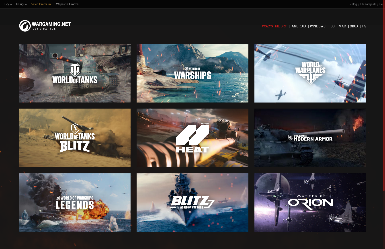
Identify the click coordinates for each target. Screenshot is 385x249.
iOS (333, 26)
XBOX (354, 26)
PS (364, 26)
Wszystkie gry (275, 26)
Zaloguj (354, 4)
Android (299, 26)
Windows (318, 26)
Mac (343, 26)
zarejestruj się (374, 4)
